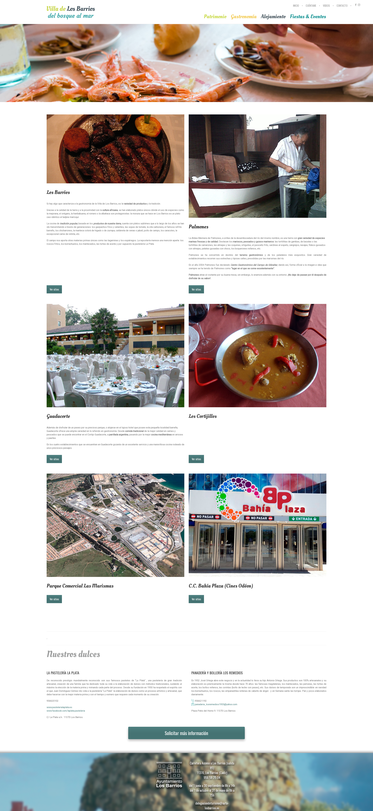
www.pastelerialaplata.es (59, 707)
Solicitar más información (186, 733)
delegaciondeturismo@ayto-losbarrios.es (212, 805)
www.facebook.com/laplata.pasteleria (66, 710)
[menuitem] (296, 7)
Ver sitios (54, 289)
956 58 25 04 (212, 777)
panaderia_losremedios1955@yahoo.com (216, 704)
